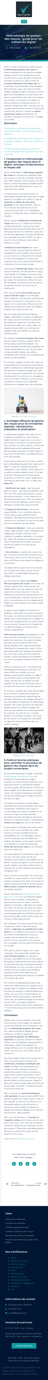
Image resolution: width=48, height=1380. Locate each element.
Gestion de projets (19, 1276)
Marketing (15, 1286)
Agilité (13, 1257)
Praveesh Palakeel (23, 416)
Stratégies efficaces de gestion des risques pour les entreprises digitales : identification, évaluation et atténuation (24, 141)
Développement (18, 1273)
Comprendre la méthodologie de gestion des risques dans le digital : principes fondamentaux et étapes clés (23, 131)
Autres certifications (19, 1260)
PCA (13, 1289)
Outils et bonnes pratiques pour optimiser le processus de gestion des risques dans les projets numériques (23, 151)
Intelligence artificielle (20, 1279)
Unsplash (34, 416)
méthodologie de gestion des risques (20, 776)
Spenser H (23, 755)
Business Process (18, 1264)
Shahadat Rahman (21, 1139)
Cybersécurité (17, 1267)
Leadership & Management (22, 1283)
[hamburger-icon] (24, 21)
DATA (13, 1270)
